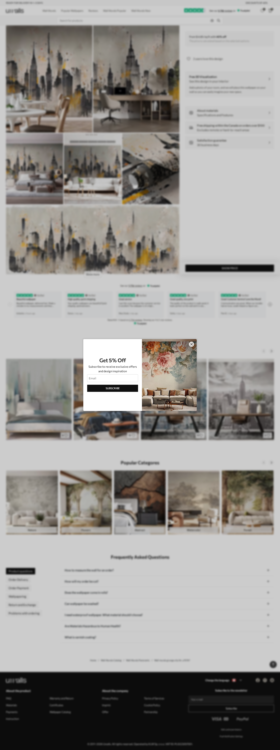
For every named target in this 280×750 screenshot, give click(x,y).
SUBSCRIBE (113, 388)
